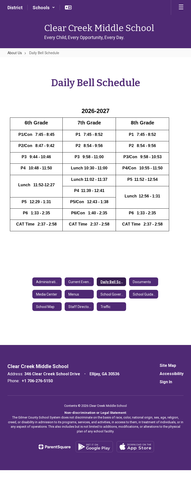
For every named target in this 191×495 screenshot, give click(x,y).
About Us (14, 52)
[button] (44, 7)
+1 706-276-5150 (37, 381)
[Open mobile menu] (181, 7)
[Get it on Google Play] (94, 446)
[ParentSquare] (54, 447)
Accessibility (172, 373)
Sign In (166, 382)
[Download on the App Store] (135, 446)
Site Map (168, 365)
